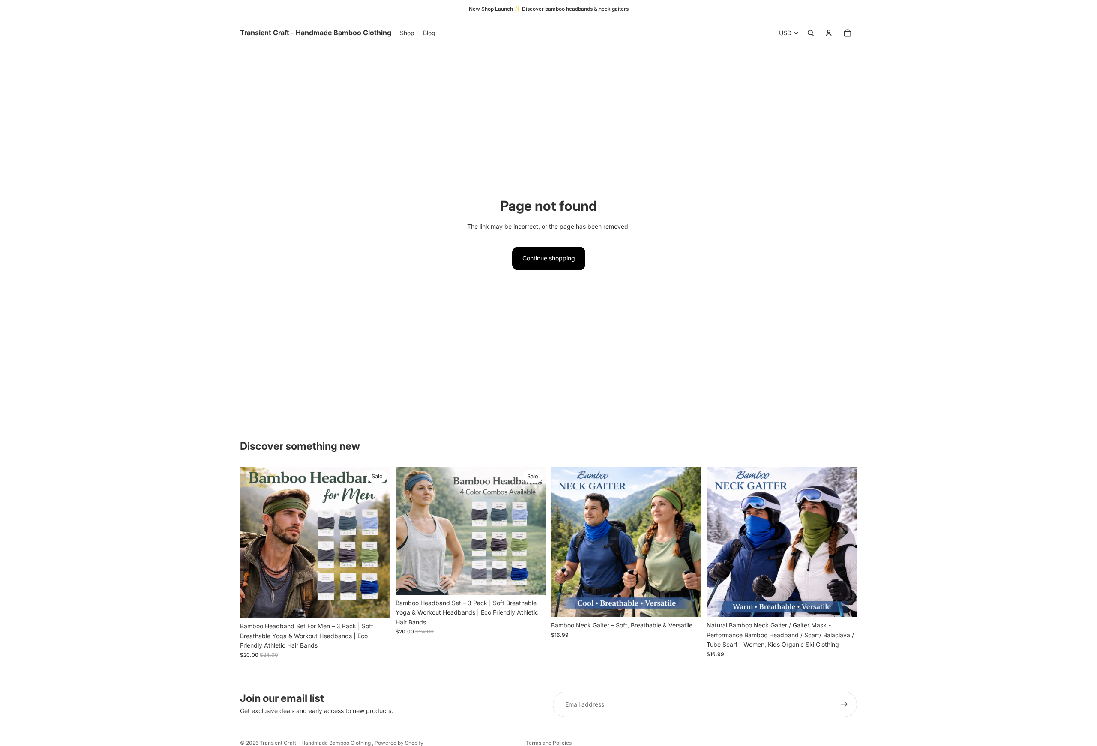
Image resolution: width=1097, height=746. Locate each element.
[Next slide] (377, 542)
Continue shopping (548, 258)
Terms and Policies (549, 743)
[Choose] (377, 605)
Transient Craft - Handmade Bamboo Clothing (316, 743)
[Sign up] (844, 704)
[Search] (810, 33)
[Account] (828, 33)
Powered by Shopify (399, 743)
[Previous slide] (253, 542)
